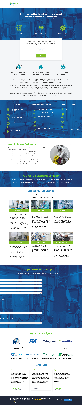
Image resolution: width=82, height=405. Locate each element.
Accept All (68, 399)
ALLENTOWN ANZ (55, 3)
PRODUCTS (36, 3)
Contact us (41, 55)
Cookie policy (34, 399)
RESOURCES (63, 3)
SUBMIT (38, 323)
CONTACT (23, 4)
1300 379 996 (31, 4)
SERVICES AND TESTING (26, 3)
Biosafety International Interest (21, 296)
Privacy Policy (12, 401)
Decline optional (59, 399)
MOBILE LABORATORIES (45, 3)
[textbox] (41, 220)
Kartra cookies (39, 399)
